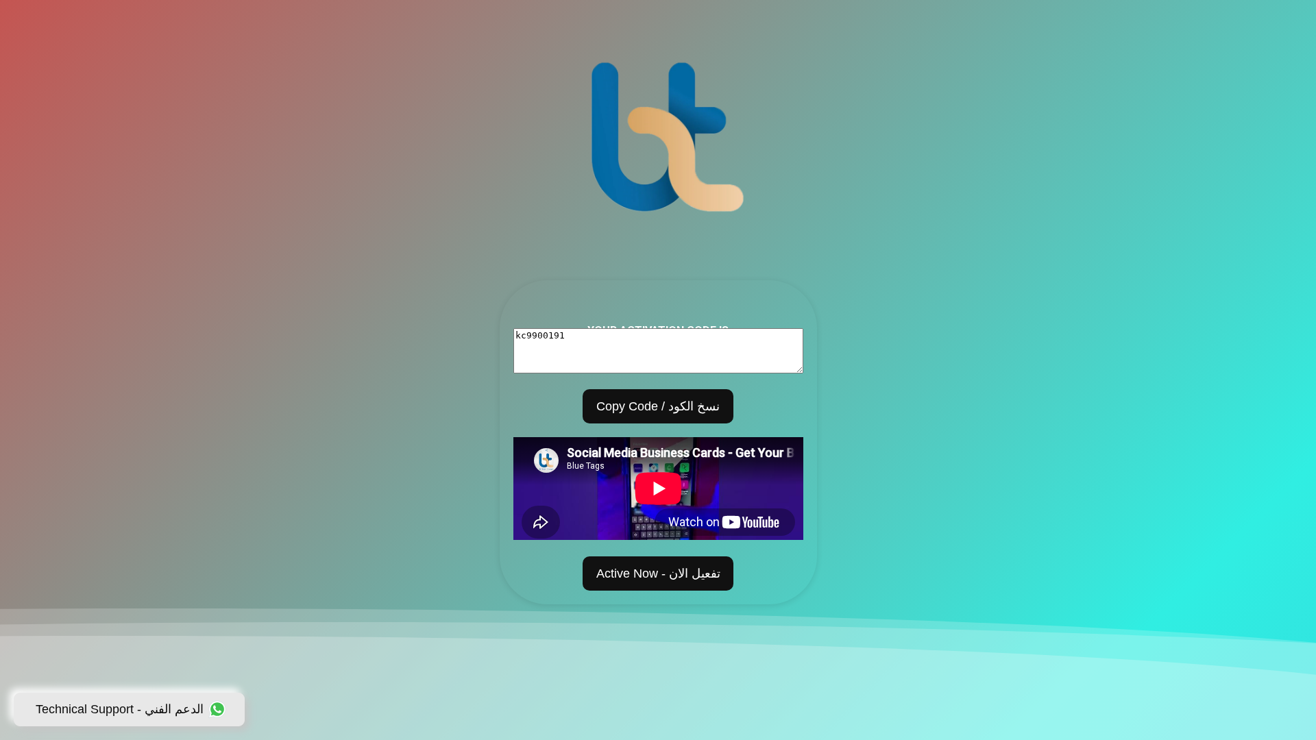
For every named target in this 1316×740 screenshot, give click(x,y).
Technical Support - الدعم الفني (120, 709)
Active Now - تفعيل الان (658, 573)
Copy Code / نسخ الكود (658, 406)
